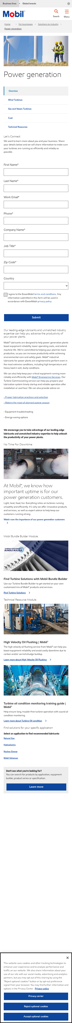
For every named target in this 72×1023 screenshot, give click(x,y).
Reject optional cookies (36, 1006)
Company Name (14, 230)
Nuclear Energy (10, 751)
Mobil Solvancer (11, 757)
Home (7, 24)
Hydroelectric (10, 744)
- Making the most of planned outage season (26, 402)
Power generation (13, 28)
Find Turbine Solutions (15, 592)
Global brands (29, 3)
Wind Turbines (15, 99)
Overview (13, 90)
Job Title (10, 246)
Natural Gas (9, 738)
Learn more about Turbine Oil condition (23, 720)
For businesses (26, 24)
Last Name (11, 181)
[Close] (68, 958)
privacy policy (45, 301)
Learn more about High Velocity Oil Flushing (25, 659)
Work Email (11, 197)
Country (9, 278)
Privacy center (36, 996)
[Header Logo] (14, 13)
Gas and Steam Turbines (19, 108)
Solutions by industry (48, 24)
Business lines (9, 3)
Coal (10, 117)
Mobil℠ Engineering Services (46, 377)
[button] (66, 13)
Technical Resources (17, 126)
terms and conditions (45, 294)
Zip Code (10, 262)
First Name (11, 165)
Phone (8, 213)
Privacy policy (42, 988)
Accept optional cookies (36, 1016)
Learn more (36, 787)
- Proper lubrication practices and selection (26, 397)
